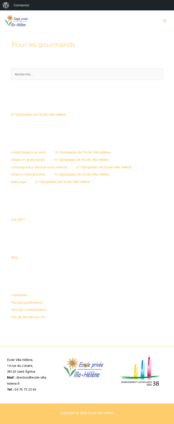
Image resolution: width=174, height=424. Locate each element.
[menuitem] (6, 5)
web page (18, 181)
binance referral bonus (28, 174)
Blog (14, 257)
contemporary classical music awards (39, 167)
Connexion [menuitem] (21, 5)
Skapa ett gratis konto (28, 159)
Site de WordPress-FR (28, 317)
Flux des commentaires (28, 309)
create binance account (28, 152)
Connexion (19, 295)
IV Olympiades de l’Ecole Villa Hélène (38, 114)
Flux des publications (27, 302)
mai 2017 (18, 219)
